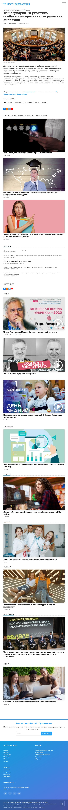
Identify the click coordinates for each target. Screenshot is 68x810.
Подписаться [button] (46, 733)
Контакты (7, 774)
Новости (6, 750)
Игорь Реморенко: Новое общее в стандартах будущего (30, 332)
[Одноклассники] (7, 109)
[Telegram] (9, 109)
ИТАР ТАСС (13, 99)
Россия (37, 102)
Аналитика (7, 754)
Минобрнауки (18, 102)
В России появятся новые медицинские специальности (30, 559)
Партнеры (7, 776)
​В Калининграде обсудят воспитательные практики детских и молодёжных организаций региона (30, 267)
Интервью (7, 757)
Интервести (39, 757)
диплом (10, 102)
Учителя (12, 257)
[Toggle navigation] (64, 3)
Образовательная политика (44, 750)
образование (29, 102)
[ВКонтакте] (4, 109)
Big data (38, 759)
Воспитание (14, 269)
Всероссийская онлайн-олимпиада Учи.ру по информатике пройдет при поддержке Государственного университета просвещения (32, 273)
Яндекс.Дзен (22, 94)
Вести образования (9, 23)
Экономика (39, 752)
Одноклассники (9, 94)
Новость (27, 10)
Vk (56, 92)
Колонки (6, 752)
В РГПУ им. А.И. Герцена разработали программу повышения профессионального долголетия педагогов (32, 255)
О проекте (7, 772)
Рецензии (7, 759)
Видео (6, 761)
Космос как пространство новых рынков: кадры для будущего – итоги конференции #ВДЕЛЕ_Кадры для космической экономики (33, 654)
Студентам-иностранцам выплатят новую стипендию (29, 702)
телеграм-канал (29, 92)
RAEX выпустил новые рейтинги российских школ (27, 153)
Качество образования (13, 10)
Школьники (14, 276)
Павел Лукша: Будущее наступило (19, 373)
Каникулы (13, 251)
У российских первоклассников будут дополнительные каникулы (21, 250)
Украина (44, 102)
